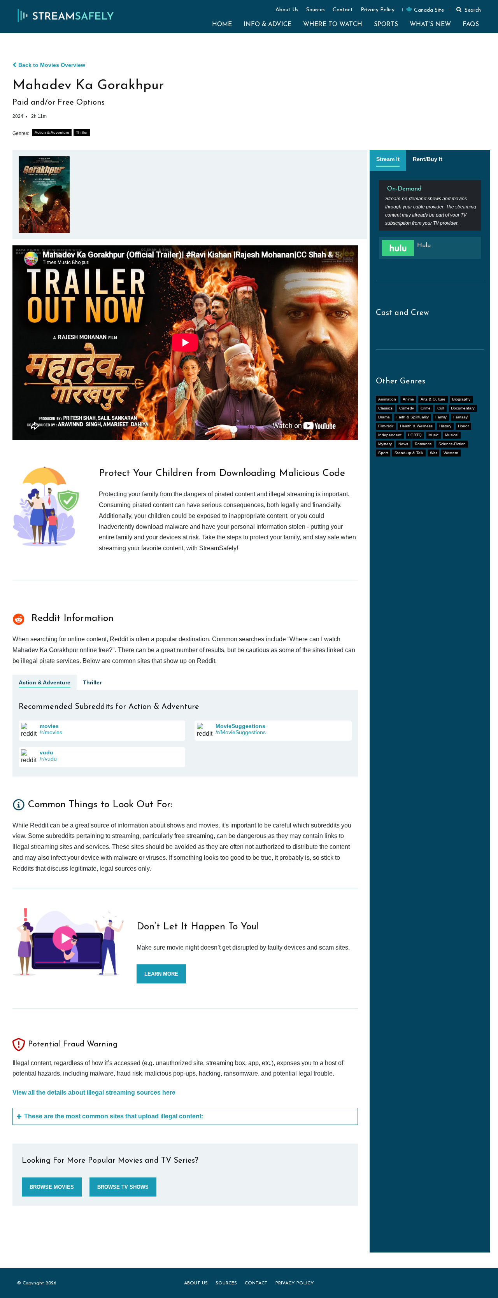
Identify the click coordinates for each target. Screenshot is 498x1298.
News (403, 444)
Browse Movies (52, 1187)
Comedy (406, 408)
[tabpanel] (430, 223)
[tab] (388, 160)
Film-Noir (385, 426)
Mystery (385, 444)
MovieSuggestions (240, 726)
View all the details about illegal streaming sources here (93, 1092)
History (445, 426)
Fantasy (460, 417)
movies (49, 726)
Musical (451, 435)
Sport (383, 453)
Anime (408, 399)
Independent (390, 435)
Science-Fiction (452, 444)
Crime (426, 408)
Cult (440, 408)
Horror (463, 426)
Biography (461, 399)
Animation (387, 399)
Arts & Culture (433, 399)
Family (441, 417)
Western (451, 453)
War (433, 453)
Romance (423, 444)
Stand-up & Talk (409, 453)
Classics (385, 408)
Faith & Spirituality (412, 417)
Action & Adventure (52, 132)
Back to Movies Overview (51, 65)
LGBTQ (415, 435)
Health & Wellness (416, 426)
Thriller (82, 132)
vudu (46, 752)
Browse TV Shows (123, 1187)
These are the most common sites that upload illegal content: (113, 1116)
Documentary (463, 408)
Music (433, 435)
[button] (467, 9)
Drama (384, 417)
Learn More (161, 974)
